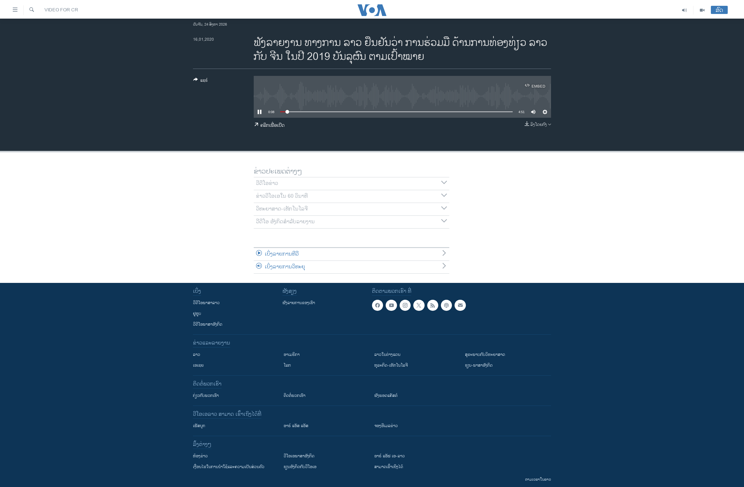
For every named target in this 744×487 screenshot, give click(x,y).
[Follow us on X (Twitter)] (418, 305)
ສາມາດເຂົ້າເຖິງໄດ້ (388, 467)
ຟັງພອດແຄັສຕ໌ (386, 396)
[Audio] (684, 10)
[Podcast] (446, 305)
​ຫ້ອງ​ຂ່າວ (200, 456)
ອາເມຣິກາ (292, 355)
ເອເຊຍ (198, 365)
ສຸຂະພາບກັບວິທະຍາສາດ (485, 355)
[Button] (200, 81)
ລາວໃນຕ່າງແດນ (387, 355)
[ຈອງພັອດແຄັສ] (460, 305)
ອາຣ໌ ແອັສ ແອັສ (296, 426)
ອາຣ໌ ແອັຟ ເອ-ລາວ (389, 456)
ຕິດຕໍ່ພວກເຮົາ (294, 396)
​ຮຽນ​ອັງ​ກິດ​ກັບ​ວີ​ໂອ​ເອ (300, 467)
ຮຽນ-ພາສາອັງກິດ (479, 365)
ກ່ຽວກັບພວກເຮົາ (206, 396)
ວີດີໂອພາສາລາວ (206, 303)
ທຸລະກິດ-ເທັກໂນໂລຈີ (391, 365)
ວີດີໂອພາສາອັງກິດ (207, 324)
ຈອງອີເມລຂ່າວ (386, 426)
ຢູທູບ (197, 314)
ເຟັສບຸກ (199, 426)
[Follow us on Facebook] (377, 305)
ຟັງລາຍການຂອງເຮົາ (298, 303)
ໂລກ (287, 365)
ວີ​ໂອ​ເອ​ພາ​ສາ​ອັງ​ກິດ (299, 456)
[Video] (702, 10)
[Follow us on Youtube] (391, 305)
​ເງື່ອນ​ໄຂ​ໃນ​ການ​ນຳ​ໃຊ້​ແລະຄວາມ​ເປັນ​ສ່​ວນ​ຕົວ (228, 467)
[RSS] (432, 305)
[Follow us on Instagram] (405, 305)
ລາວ (196, 355)
